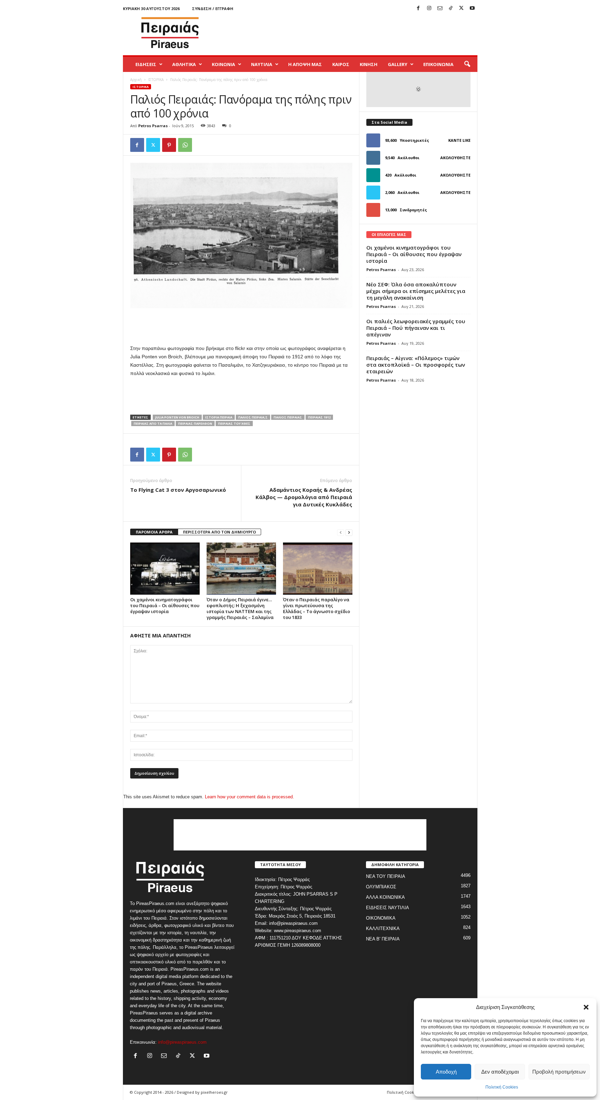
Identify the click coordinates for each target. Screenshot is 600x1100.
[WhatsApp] (185, 145)
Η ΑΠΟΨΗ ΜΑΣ (305, 64)
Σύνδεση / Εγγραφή (212, 8)
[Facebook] (418, 8)
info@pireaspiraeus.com (182, 1042)
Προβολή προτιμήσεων (559, 1072)
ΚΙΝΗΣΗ (368, 64)
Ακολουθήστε (455, 157)
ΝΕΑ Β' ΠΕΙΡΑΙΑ (383, 939)
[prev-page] (340, 532)
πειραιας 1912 (319, 417)
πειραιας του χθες (234, 423)
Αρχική (136, 79)
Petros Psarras (153, 125)
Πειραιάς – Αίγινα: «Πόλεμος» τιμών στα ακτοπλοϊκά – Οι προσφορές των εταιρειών (415, 365)
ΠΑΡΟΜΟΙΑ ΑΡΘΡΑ (154, 532)
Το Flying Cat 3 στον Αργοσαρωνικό (178, 489)
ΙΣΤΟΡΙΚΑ (156, 79)
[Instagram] (429, 8)
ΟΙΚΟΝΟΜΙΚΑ (380, 918)
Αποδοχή (446, 1072)
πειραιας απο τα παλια (153, 423)
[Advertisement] (351, 32)
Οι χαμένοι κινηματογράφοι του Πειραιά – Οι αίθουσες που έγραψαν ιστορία (164, 605)
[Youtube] (472, 8)
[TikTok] (451, 8)
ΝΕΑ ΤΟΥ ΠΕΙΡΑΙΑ (385, 876)
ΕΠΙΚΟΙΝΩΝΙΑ (438, 64)
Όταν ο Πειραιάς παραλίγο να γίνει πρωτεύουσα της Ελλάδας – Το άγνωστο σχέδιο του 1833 (316, 608)
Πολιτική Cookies (501, 1087)
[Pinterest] (169, 145)
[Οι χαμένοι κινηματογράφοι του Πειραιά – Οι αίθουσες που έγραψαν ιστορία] (165, 569)
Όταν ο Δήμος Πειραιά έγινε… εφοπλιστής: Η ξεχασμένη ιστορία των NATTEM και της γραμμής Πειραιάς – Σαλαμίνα (240, 608)
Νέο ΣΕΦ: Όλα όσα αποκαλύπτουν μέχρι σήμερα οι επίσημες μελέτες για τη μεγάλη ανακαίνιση (415, 291)
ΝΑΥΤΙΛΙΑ (261, 64)
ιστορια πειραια (218, 417)
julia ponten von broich (177, 417)
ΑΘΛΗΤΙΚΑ (184, 64)
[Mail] (440, 8)
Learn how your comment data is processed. (249, 796)
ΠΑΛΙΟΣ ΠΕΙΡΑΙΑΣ (288, 417)
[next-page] (348, 532)
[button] (586, 1007)
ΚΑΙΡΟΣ (340, 64)
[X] (461, 8)
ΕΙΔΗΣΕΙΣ (145, 64)
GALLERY (397, 64)
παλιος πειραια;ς (253, 417)
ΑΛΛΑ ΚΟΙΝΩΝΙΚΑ (385, 897)
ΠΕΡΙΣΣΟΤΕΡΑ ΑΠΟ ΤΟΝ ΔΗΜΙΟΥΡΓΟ (219, 532)
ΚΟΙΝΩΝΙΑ (223, 64)
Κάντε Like (459, 140)
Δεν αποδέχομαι (500, 1072)
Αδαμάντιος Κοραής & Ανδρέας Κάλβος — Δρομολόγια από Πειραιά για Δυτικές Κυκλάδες (304, 497)
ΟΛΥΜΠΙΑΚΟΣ (381, 886)
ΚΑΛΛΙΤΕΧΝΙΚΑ (383, 928)
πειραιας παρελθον (195, 423)
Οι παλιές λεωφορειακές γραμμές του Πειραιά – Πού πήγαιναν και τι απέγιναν (415, 328)
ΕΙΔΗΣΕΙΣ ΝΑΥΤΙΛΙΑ (387, 907)
